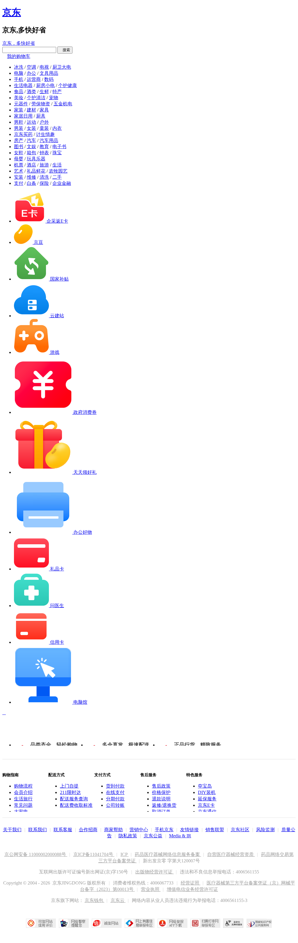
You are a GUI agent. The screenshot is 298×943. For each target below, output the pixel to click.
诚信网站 (107, 923)
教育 (44, 146)
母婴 (18, 158)
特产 (57, 91)
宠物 (53, 97)
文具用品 (49, 73)
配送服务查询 (74, 798)
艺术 (18, 171)
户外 (44, 122)
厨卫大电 (61, 67)
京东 (11, 12)
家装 (18, 109)
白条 (31, 183)
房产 (18, 140)
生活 (57, 164)
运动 (31, 122)
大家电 (21, 811)
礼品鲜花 (36, 171)
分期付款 (115, 798)
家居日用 (23, 116)
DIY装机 (207, 792)
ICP (124, 854)
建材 (31, 109)
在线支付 (115, 792)
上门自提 (69, 786)
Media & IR (180, 835)
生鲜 (44, 91)
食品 (18, 91)
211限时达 (70, 792)
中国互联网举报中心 (140, 923)
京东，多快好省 (18, 43)
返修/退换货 (164, 805)
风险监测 (265, 829)
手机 (18, 79)
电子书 (59, 146)
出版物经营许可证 (154, 871)
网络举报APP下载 (172, 923)
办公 (31, 73)
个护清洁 (36, 97)
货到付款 (115, 786)
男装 (18, 128)
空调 (31, 67)
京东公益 (153, 835)
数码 (49, 79)
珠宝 (57, 152)
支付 (18, 183)
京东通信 (207, 811)
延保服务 (207, 798)
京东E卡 (206, 805)
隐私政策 (127, 835)
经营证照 (191, 882)
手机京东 (164, 829)
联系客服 (63, 829)
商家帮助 (113, 829)
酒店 (31, 164)
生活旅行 (23, 798)
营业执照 (151, 889)
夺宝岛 (205, 786)
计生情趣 (45, 134)
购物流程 (23, 786)
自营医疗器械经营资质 (231, 854)
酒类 (31, 91)
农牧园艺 (58, 171)
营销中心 (139, 829)
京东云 (118, 900)
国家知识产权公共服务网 (259, 923)
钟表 (44, 152)
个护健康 (67, 85)
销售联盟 (214, 829)
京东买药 (23, 134)
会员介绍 (23, 792)
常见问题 (23, 805)
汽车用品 (49, 140)
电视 (44, 67)
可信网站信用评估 (41, 923)
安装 (18, 177)
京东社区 (240, 829)
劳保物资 (40, 103)
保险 (44, 183)
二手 (57, 177)
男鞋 (18, 122)
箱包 (31, 152)
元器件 (21, 103)
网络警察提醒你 (74, 923)
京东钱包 (94, 900)
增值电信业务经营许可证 (192, 889)
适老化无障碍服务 (233, 923)
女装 (31, 128)
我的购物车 (18, 56)
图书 (18, 146)
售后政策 (161, 786)
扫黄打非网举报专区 (205, 923)
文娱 (31, 146)
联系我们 (37, 829)
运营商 (34, 79)
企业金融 (61, 183)
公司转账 (115, 805)
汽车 (31, 140)
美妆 (18, 97)
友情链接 (189, 829)
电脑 (18, 73)
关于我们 (12, 829)
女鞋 (18, 152)
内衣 (57, 128)
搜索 (65, 50)
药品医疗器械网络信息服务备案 (168, 854)
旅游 (44, 164)
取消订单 (161, 811)
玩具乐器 (36, 158)
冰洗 (18, 67)
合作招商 (88, 829)
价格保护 (161, 792)
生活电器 (23, 85)
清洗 (44, 177)
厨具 (40, 116)
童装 (44, 128)
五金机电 (63, 103)
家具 (44, 109)
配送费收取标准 (76, 805)
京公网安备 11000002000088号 (35, 854)
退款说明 (161, 798)
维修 (31, 177)
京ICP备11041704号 (93, 854)
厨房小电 (45, 85)
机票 (18, 164)
